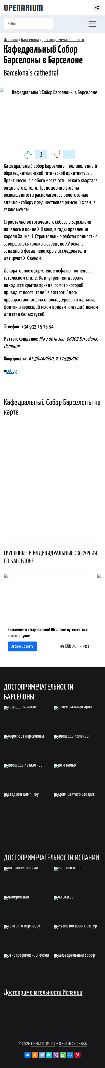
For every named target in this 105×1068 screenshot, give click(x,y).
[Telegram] (42, 1055)
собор (11, 371)
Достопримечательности (63, 39)
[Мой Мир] (70, 1055)
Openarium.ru (43, 1044)
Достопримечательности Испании (43, 992)
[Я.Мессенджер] (49, 1055)
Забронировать (22, 646)
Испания (11, 39)
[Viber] (56, 1055)
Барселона (30, 39)
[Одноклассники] (35, 1055)
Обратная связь (73, 1044)
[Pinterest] (77, 1055)
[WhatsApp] (63, 1055)
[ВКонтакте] (27, 1055)
